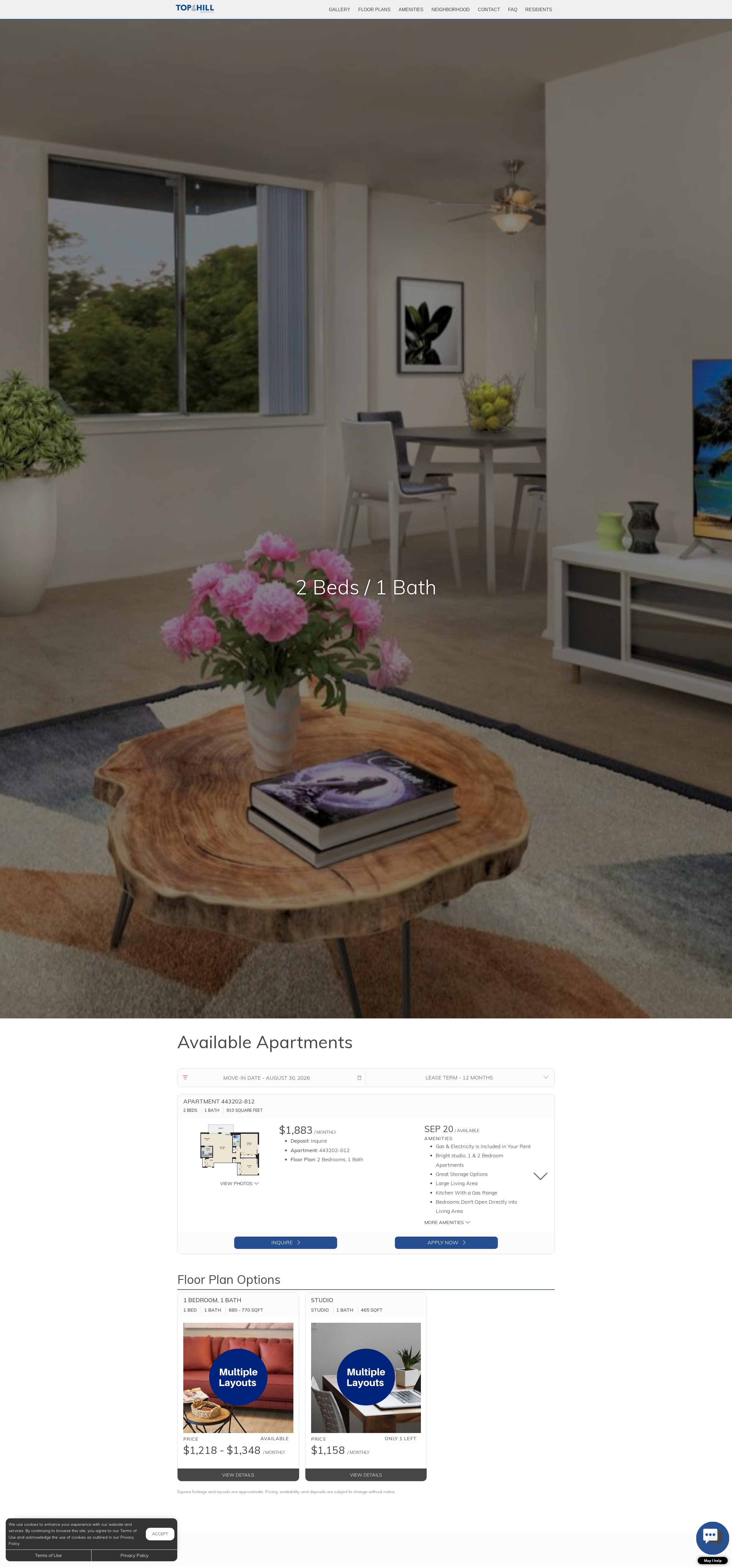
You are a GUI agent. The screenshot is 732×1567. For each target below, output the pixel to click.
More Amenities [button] (444, 1222)
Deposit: (300, 1141)
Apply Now (443, 1242)
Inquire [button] (282, 1242)
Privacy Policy (134, 1555)
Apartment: (304, 1150)
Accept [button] (160, 1533)
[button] (359, 1078)
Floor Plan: (303, 1159)
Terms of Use (48, 1555)
